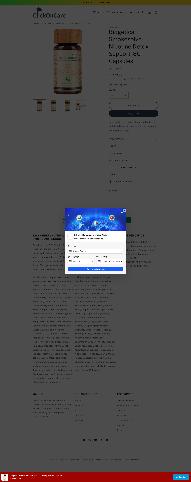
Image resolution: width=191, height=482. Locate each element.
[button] (95, 251)
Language (75, 256)
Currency (103, 256)
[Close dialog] (124, 210)
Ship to (74, 246)
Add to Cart (181, 477)
